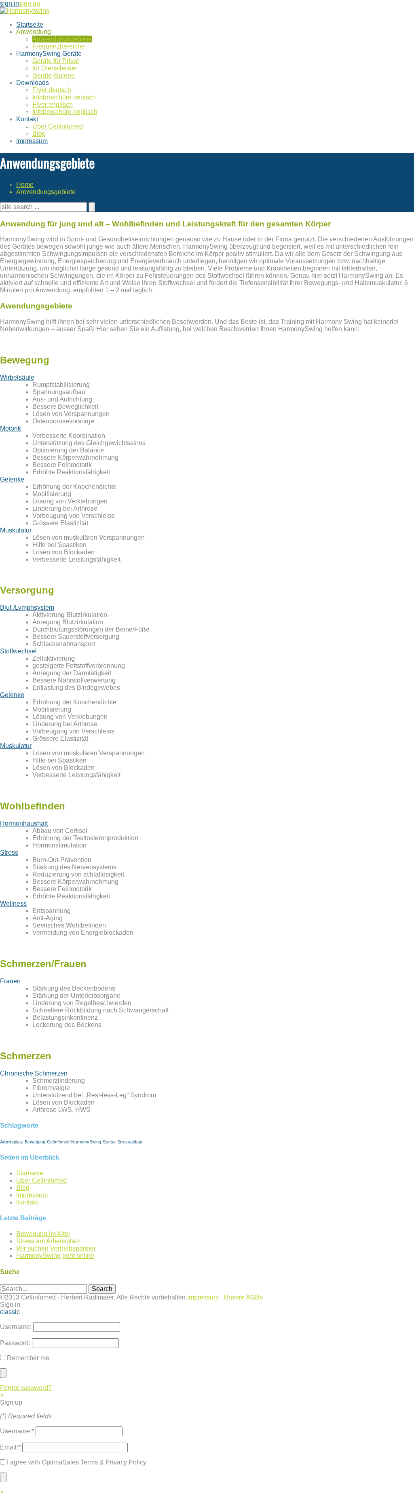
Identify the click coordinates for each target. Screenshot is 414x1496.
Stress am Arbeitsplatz (48, 1241)
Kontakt (27, 119)
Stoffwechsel (18, 651)
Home (25, 184)
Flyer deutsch (51, 90)
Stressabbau (129, 1141)
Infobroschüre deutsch (64, 97)
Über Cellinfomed (57, 126)
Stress (9, 852)
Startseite (29, 24)
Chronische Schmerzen (34, 1073)
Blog (39, 133)
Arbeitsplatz (11, 1141)
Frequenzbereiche (58, 46)
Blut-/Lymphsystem (27, 607)
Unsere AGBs (243, 1297)
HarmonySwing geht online (55, 1255)
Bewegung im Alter (43, 1233)
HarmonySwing (86, 1141)
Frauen (10, 981)
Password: (15, 1343)
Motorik (10, 428)
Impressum (32, 140)
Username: (16, 1326)
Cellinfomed (58, 1141)
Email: (10, 1447)
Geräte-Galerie (53, 75)
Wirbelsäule (17, 377)
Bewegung (35, 1141)
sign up (29, 3)
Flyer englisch (52, 104)
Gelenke (12, 479)
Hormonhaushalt (24, 823)
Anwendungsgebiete (62, 39)
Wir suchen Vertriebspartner (56, 1248)
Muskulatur (16, 530)
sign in (9, 3)
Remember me (27, 1357)
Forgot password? (26, 1387)
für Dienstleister (54, 68)
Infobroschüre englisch (64, 111)
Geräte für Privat (55, 60)
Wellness (13, 903)
